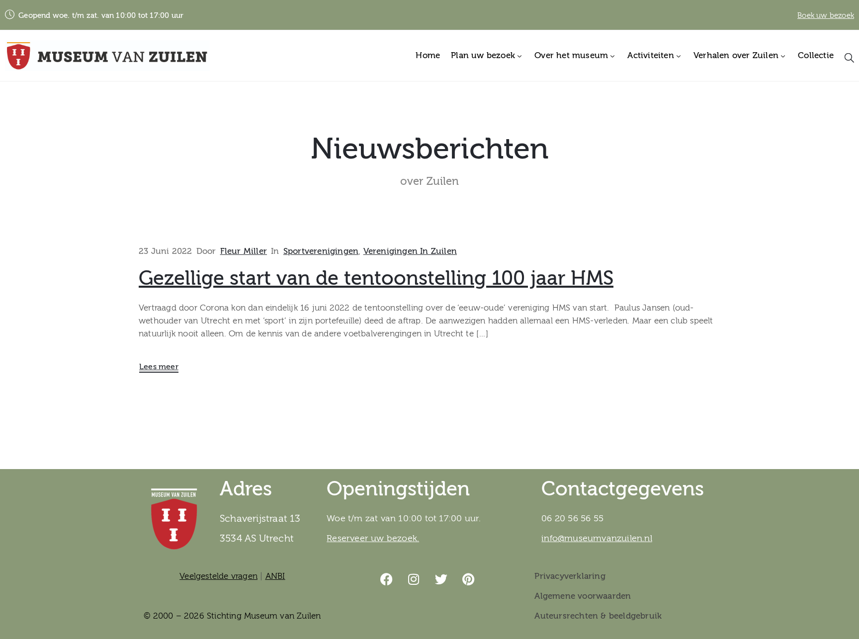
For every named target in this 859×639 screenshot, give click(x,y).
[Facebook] (386, 578)
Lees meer (158, 366)
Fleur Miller (243, 251)
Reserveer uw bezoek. (373, 538)
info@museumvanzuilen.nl (596, 538)
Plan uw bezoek (483, 55)
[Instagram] (414, 578)
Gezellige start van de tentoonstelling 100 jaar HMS (376, 278)
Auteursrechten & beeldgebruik (598, 616)
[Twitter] (441, 578)
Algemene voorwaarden (582, 596)
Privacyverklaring (569, 576)
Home (428, 55)
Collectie (816, 55)
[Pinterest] (468, 578)
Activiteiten (650, 55)
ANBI (275, 576)
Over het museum (571, 55)
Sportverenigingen (320, 251)
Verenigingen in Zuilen (410, 251)
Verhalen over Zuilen (735, 55)
